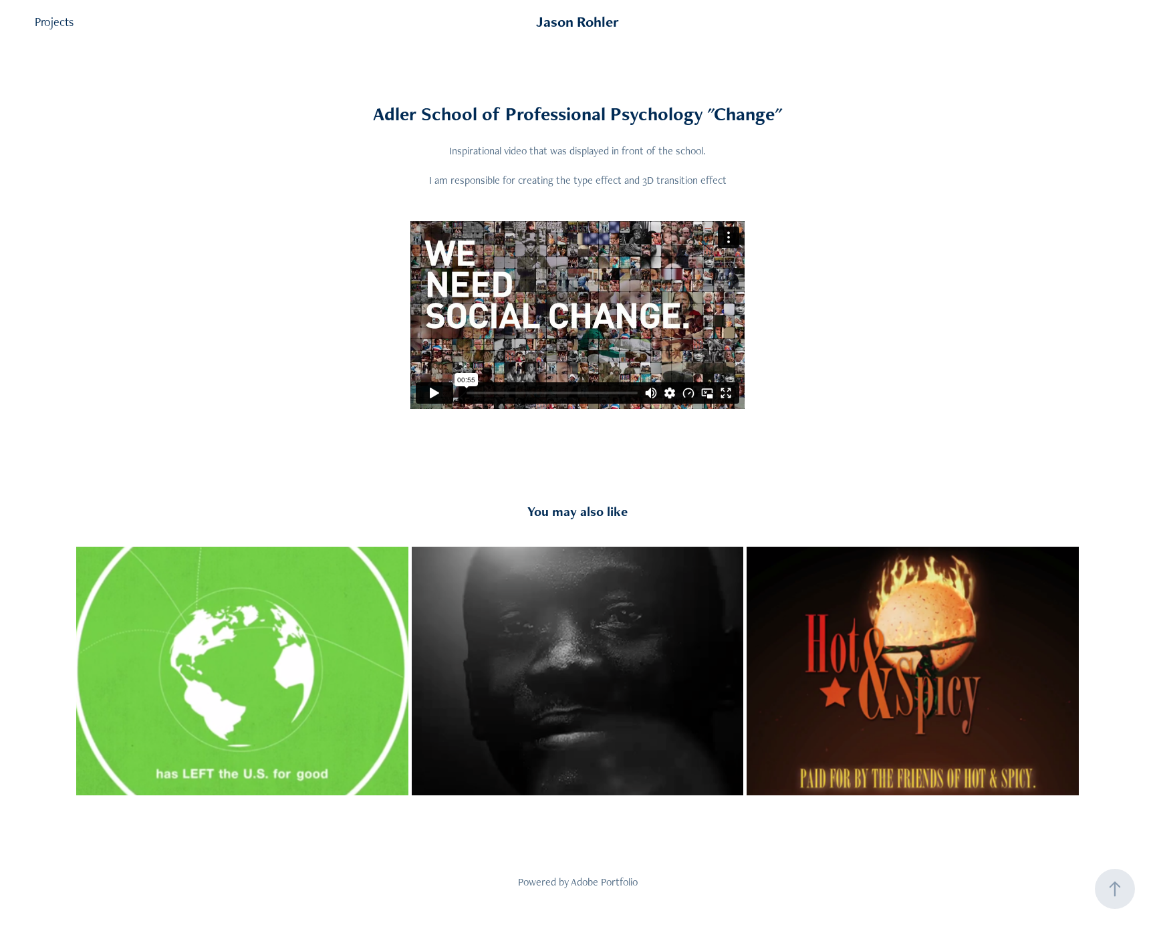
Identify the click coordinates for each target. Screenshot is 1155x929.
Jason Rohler (577, 21)
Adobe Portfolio (604, 882)
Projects (54, 21)
